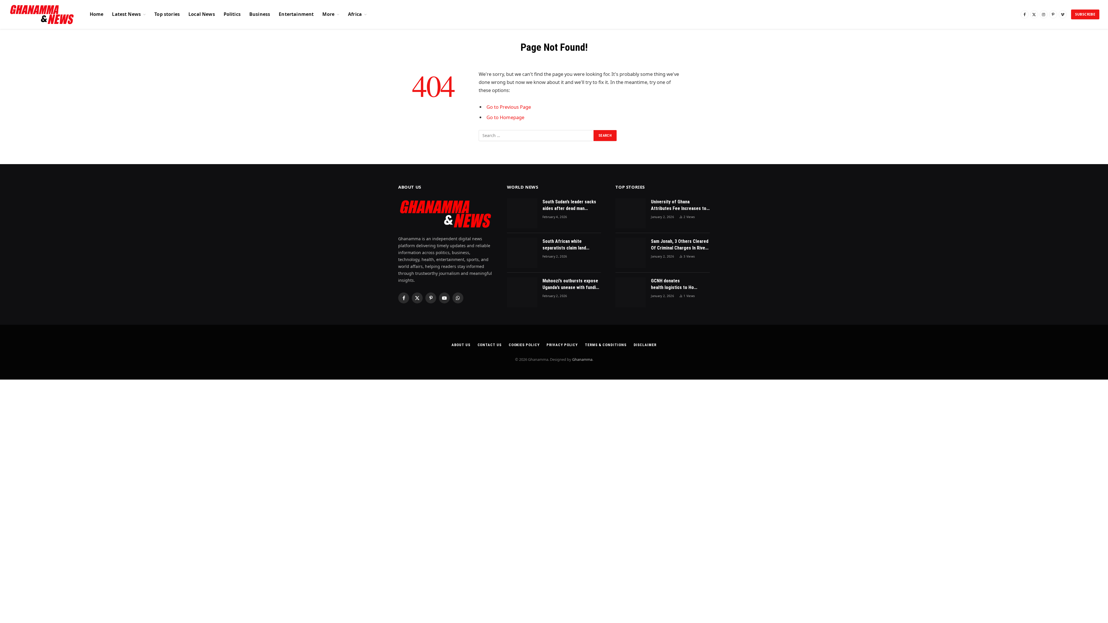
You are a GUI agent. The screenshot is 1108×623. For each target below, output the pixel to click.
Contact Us (489, 345)
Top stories (167, 14)
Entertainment (296, 14)
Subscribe (1085, 14)
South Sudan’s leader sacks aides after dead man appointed (569, 205)
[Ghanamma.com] (42, 14)
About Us (461, 345)
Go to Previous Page (508, 107)
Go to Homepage (505, 117)
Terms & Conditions (605, 345)
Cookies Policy (524, 345)
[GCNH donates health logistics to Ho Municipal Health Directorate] (630, 292)
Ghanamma (582, 359)
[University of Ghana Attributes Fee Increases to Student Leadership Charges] (630, 213)
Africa (355, 14)
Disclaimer (645, 345)
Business (259, 14)
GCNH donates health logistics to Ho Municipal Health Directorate (672, 284)
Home (97, 14)
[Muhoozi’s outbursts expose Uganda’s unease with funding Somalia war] (522, 292)
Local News (201, 14)
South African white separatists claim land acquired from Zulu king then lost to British (571, 245)
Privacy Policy (562, 345)
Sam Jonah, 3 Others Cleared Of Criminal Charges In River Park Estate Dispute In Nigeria (679, 245)
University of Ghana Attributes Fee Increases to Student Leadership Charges (679, 205)
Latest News (126, 14)
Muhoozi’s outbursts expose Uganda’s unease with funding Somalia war (571, 284)
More (328, 14)
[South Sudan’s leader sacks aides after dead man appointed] (522, 213)
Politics (232, 14)
